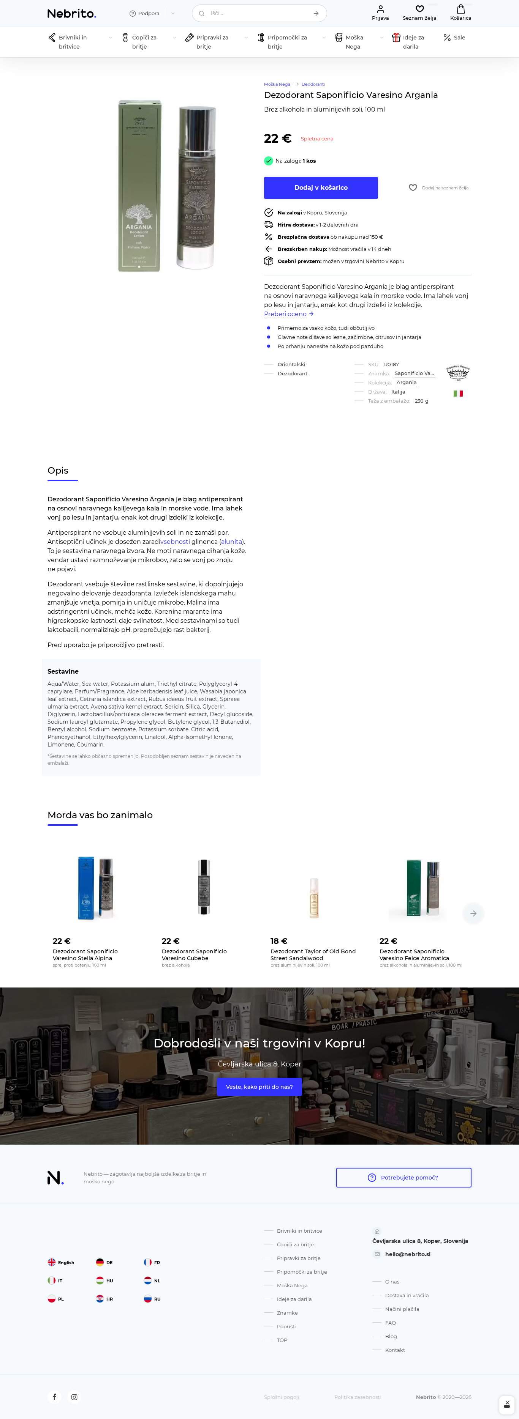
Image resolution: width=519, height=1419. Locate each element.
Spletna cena (317, 138)
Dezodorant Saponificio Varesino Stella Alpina (85, 955)
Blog (391, 1336)
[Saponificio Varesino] (458, 373)
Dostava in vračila (407, 1295)
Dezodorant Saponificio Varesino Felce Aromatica (414, 955)
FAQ (390, 1323)
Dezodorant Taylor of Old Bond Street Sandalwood (313, 955)
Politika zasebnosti (357, 1397)
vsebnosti (175, 541)
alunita (231, 541)
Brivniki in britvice (299, 1231)
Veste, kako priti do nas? (259, 1087)
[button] (473, 913)
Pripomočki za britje (302, 1272)
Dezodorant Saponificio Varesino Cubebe (194, 955)
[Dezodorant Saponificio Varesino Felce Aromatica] (423, 888)
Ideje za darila (294, 1299)
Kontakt (395, 1350)
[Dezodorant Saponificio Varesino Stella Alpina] (96, 888)
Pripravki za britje (299, 1258)
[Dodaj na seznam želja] (134, 939)
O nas (392, 1282)
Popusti (286, 1326)
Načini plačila (402, 1309)
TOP (282, 1340)
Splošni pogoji (281, 1397)
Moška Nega (292, 1285)
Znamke (287, 1313)
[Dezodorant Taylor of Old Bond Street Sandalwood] (314, 888)
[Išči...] (316, 13)
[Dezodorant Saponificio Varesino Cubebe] (205, 888)
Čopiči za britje (295, 1244)
